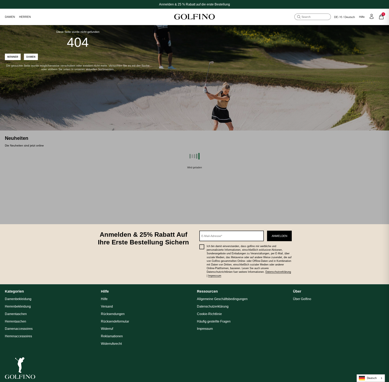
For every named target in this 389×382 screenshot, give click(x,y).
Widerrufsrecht (111, 343)
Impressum (214, 275)
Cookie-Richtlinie (209, 314)
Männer (12, 56)
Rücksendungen (113, 314)
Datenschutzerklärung (278, 271)
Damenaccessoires (19, 328)
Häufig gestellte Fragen (214, 321)
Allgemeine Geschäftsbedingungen (222, 299)
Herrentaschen (15, 321)
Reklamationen (112, 336)
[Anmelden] (371, 16)
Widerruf (107, 328)
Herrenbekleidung (18, 306)
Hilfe (362, 16)
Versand (107, 306)
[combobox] (371, 378)
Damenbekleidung (18, 299)
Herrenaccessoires (18, 336)
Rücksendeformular (115, 321)
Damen (30, 56)
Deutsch (372, 378)
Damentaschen (16, 314)
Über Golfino (302, 299)
